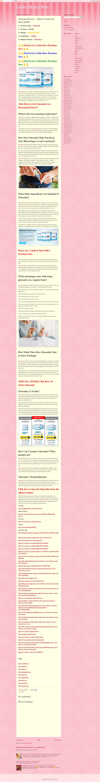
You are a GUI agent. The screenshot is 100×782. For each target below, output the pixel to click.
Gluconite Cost (42, 499)
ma (75, 56)
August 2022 (66, 133)
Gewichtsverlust (78, 46)
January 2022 (66, 137)
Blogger (56, 779)
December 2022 (67, 125)
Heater (76, 54)
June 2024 (66, 89)
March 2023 (66, 119)
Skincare (76, 64)
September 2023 (67, 107)
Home (39, 740)
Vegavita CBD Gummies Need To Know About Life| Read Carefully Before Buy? (38, 765)
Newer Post (19, 740)
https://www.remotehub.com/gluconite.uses (30, 598)
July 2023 (66, 111)
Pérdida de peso (78, 62)
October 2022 (66, 129)
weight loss (77, 68)
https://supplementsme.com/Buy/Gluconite (30, 508)
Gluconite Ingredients (23, 203)
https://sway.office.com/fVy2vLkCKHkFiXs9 (30, 652)
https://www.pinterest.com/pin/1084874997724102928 (33, 543)
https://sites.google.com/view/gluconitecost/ (30, 540)
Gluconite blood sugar (37, 130)
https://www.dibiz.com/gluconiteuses (28, 631)
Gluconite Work (22, 144)
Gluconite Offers (22, 265)
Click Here (38, 39)
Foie (76, 44)
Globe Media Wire (32, 7)
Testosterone (77, 66)
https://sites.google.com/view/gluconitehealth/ (31, 581)
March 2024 (66, 95)
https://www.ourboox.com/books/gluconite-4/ (30, 637)
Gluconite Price (21, 458)
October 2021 (66, 143)
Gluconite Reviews (22, 91)
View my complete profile (69, 29)
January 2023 (66, 123)
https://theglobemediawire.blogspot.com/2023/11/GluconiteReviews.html (38, 533)
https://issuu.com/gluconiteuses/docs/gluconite (31, 640)
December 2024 (67, 85)
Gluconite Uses (21, 117)
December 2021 (67, 139)
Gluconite (36, 25)
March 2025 (66, 79)
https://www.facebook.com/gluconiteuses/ (29, 522)
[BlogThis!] (32, 690)
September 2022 (67, 131)
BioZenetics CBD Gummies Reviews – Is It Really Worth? (30, 747)
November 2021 (67, 141)
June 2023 (66, 113)
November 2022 (67, 127)
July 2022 (66, 135)
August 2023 (66, 109)
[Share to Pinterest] (36, 690)
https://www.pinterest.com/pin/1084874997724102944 (33, 546)
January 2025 (66, 83)
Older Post (58, 740)
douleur (76, 42)
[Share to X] (34, 690)
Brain (76, 36)
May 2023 (66, 115)
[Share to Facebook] (35, 690)
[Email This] (31, 690)
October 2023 (66, 105)
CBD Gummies (78, 38)
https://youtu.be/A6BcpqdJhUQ (27, 527)
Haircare (76, 50)
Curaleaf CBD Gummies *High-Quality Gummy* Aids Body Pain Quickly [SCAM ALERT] (41, 754)
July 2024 (66, 87)
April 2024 (66, 93)
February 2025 (67, 81)
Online (34, 36)
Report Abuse (67, 33)
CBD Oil (76, 40)
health (22, 692)
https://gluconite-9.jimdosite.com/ (27, 578)
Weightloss (77, 70)
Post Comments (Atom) (27, 743)
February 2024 (67, 97)
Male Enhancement (79, 58)
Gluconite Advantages (23, 285)
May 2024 (66, 91)
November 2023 (67, 103)
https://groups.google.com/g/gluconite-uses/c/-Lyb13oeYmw (35, 538)
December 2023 (67, 101)
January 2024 (66, 99)
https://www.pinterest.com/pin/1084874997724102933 (33, 549)
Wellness (76, 72)
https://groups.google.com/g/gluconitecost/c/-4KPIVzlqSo (34, 566)
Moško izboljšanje (78, 60)
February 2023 (67, 121)
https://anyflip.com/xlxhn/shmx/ (27, 634)
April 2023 (66, 117)
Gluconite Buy (21, 480)
